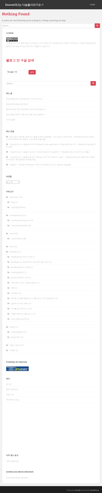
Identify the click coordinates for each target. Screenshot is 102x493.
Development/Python (20, 220)
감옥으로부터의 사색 (19, 277)
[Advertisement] (51, 429)
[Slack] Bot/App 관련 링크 (17, 104)
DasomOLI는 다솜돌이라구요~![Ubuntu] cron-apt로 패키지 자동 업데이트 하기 (42, 144)
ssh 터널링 (10, 119)
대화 (13, 288)
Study (12, 327)
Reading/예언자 (17, 272)
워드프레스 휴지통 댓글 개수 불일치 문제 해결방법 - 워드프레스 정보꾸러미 (40, 136)
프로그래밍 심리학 (18, 319)
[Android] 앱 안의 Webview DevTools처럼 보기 (26, 109)
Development (15, 215)
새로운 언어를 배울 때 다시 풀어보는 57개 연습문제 (32, 298)
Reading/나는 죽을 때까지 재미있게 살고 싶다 (30, 262)
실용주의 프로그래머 (19, 303)
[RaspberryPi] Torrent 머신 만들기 (75, 152)
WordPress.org (12, 399)
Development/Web (19, 225)
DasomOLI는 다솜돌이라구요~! (24, 4)
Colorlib (78, 490)
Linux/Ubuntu (16, 238)
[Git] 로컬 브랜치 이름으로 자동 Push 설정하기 (25, 114)
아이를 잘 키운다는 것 (20, 308)
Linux (12, 233)
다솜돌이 (13, 164)
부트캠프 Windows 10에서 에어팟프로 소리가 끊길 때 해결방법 (44, 164)
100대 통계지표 (12, 461)
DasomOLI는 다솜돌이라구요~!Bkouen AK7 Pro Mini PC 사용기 (36, 157)
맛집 (13, 202)
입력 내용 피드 (12, 389)
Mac (11, 246)
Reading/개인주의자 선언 (21, 256)
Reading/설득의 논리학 (20, 267)
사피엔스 (14, 293)
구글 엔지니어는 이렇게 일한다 (24, 282)
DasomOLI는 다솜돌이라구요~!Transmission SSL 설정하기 (34, 152)
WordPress (94, 490)
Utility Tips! (14, 345)
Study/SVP (15, 337)
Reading (13, 251)
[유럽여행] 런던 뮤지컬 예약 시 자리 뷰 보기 (24, 99)
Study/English (16, 332)
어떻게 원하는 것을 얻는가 (22, 313)
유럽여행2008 (17, 207)
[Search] (97, 25)
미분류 (12, 350)
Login (92, 4)
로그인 (9, 384)
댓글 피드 (10, 394)
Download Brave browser (17, 477)
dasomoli (14, 197)
